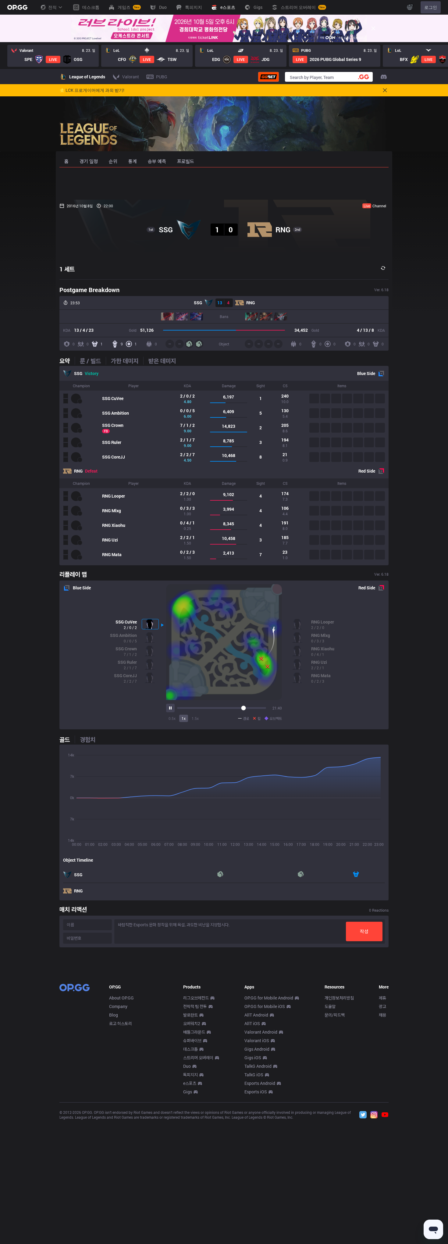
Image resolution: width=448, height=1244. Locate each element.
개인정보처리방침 (339, 998)
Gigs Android (256, 1049)
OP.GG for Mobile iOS (264, 1006)
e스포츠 (189, 1083)
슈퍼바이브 (192, 1040)
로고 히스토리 (120, 1023)
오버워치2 (191, 1023)
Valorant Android (260, 1032)
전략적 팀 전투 (195, 1006)
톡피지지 (190, 1075)
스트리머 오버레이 (198, 1057)
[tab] (67, 361)
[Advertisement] (224, 183)
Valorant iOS (256, 1040)
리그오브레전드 (196, 998)
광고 (382, 1006)
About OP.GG (121, 998)
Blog (113, 1015)
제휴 (382, 998)
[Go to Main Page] (17, 7)
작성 (364, 931)
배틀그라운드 (194, 1032)
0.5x (172, 718)
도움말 (330, 1006)
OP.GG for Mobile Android (268, 998)
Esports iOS (255, 1092)
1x (184, 718)
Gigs (187, 1092)
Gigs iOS (252, 1057)
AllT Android (256, 1015)
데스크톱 (190, 1049)
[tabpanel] (224, 465)
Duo (187, 1066)
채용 (382, 1015)
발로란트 (190, 1015)
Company (118, 1006)
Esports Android (259, 1083)
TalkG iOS (253, 1075)
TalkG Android (258, 1066)
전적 (52, 7)
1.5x (195, 718)
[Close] (373, 28)
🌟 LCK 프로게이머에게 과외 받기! (91, 90)
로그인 (430, 7)
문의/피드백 (335, 1015)
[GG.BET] (268, 77)
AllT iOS (252, 1023)
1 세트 (67, 269)
